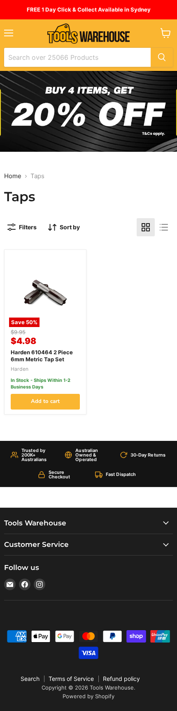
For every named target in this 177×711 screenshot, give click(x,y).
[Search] (162, 57)
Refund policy (121, 678)
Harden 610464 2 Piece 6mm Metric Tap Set (42, 356)
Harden (19, 369)
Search (30, 678)
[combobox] (77, 57)
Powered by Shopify (88, 696)
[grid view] (146, 227)
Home (12, 175)
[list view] (164, 227)
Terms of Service (71, 678)
